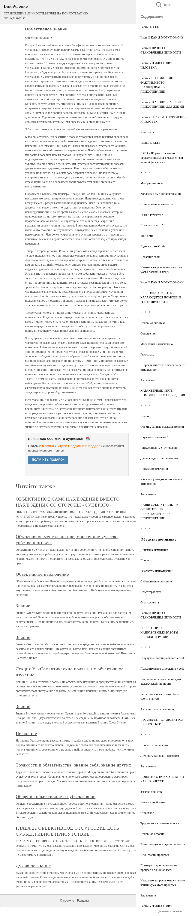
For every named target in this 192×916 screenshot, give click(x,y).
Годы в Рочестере (151, 215)
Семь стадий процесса (154, 855)
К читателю (147, 132)
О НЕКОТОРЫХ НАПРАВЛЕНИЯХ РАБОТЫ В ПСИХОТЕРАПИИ (159, 632)
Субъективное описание (156, 581)
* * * (145, 172)
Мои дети (146, 236)
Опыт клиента (149, 602)
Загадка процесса (151, 792)
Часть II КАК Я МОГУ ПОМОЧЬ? (162, 37)
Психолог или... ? (151, 225)
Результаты (147, 354)
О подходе (147, 813)
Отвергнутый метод (153, 802)
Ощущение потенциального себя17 (163, 658)
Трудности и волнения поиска (159, 823)
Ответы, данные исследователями (162, 426)
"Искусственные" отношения (159, 447)
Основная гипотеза (152, 323)
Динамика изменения (154, 550)
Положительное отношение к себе (162, 668)
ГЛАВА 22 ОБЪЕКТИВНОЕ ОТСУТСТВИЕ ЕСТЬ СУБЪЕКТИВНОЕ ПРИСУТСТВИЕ (67, 831)
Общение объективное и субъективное (56, 796)
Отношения (147, 333)
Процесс (145, 560)
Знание (23, 606)
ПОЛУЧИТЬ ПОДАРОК (48, 459)
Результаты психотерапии (156, 571)
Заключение (148, 380)
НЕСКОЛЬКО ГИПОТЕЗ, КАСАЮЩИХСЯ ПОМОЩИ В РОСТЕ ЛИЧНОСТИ (160, 297)
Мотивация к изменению (156, 344)
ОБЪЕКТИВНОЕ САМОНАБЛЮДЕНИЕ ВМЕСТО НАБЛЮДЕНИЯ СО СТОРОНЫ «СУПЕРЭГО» (68, 502)
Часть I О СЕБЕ (150, 27)
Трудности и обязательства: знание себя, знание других (73, 765)
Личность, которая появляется (159, 755)
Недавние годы (150, 257)
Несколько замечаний (154, 468)
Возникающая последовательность (162, 844)
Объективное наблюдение (42, 574)
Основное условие (152, 834)
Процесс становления (154, 745)
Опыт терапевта (150, 592)
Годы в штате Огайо (153, 246)
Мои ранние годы (151, 183)
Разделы (83, 900)
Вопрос (145, 416)
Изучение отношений (154, 437)
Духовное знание (33, 865)
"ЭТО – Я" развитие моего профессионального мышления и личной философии (161, 157)
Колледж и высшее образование (160, 194)
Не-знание (26, 733)
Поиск (163, 4)
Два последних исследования (159, 458)
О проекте (67, 900)
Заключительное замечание (157, 709)
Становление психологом (156, 204)
